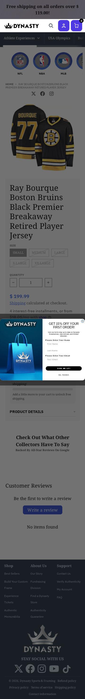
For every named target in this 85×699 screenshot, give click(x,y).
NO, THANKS (64, 374)
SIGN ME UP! (63, 368)
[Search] (51, 25)
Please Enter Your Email (57, 356)
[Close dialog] (82, 321)
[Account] (63, 25)
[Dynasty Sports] (21, 26)
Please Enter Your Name (57, 340)
